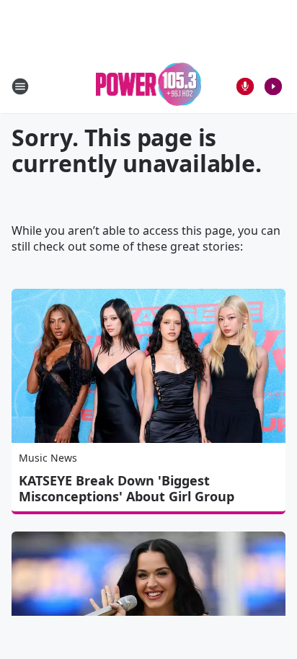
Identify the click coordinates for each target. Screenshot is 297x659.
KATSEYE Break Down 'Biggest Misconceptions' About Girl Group (126, 488)
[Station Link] (149, 86)
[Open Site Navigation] (20, 86)
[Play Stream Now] (273, 86)
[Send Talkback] (245, 86)
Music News (48, 458)
